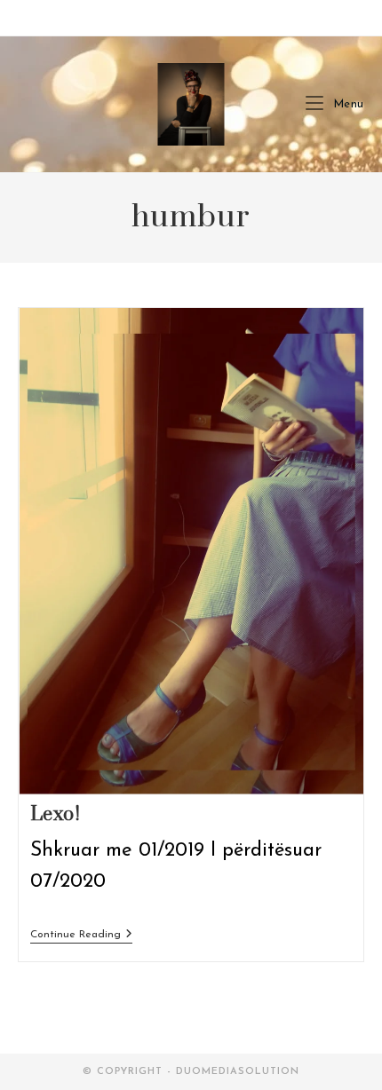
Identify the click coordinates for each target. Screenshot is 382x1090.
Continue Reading (81, 934)
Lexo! (55, 814)
